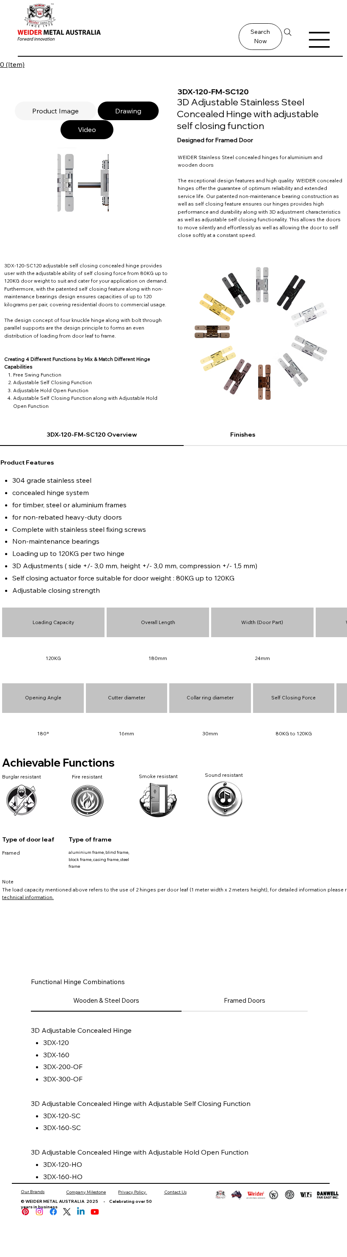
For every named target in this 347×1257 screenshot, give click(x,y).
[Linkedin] (80, 1211)
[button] (260, 36)
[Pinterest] (25, 1211)
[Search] (288, 32)
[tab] (55, 111)
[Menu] (319, 39)
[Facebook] (53, 1211)
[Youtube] (94, 1211)
